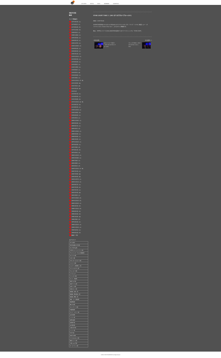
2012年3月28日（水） (76, 99)
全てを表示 (72, 242)
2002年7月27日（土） (76, 190)
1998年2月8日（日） (76, 219)
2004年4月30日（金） (76, 176)
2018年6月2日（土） (76, 32)
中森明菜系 (72, 309)
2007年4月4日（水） (76, 152)
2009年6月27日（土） (76, 125)
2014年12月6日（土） (76, 67)
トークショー (73, 273)
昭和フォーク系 (73, 340)
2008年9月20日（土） (76, 134)
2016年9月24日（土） (76, 48)
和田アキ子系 (73, 281)
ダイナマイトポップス (72, 2)
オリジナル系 (73, 255)
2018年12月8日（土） (76, 35)
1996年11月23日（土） (76, 227)
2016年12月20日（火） (76, 45)
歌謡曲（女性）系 (74, 291)
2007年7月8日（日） (76, 147)
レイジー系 (72, 330)
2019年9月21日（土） (76, 40)
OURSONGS (116, 3)
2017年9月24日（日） (76, 27)
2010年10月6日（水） (76, 112)
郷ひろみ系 (72, 304)
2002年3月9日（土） (76, 195)
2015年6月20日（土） (76, 61)
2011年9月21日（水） (76, 104)
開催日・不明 (74, 235)
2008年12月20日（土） (76, 131)
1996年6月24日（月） (76, 232)
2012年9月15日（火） (76, 93)
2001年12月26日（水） (76, 198)
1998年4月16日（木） (76, 214)
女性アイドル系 (73, 284)
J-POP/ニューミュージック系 (76, 250)
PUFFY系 (72, 333)
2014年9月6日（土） (76, 69)
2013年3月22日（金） (76, 88)
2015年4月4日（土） (76, 64)
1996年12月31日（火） (76, 224)
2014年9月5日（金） (76, 72)
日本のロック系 (73, 289)
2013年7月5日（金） (76, 85)
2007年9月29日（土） (76, 144)
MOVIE (92, 3)
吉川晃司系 (72, 325)
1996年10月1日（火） (76, 230)
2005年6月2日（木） (76, 165)
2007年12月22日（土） (76, 141)
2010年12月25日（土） (76, 109)
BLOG (98, 3)
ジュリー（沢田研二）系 (75, 265)
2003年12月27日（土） (76, 179)
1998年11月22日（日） (76, 208)
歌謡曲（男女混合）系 (75, 294)
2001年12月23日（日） (76, 200)
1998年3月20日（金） (76, 216)
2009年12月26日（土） (76, 120)
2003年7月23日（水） (76, 187)
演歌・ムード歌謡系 (74, 299)
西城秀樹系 (72, 302)
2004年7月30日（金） (76, 174)
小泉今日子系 (73, 327)
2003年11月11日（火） (76, 182)
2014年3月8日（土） (76, 77)
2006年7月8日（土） (76, 160)
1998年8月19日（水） (76, 211)
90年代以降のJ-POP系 (75, 245)
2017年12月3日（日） (76, 29)
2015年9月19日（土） (76, 59)
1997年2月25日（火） (76, 222)
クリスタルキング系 (74, 338)
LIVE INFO (83, 3)
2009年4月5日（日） (76, 128)
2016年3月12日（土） (76, 53)
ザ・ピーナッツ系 (74, 345)
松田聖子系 (72, 322)
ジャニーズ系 (73, 263)
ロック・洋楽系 (73, 278)
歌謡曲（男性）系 (74, 296)
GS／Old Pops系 (73, 247)
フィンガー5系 (73, 276)
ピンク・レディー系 (74, 312)
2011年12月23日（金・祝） (77, 101)
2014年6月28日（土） (76, 75)
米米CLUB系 (73, 335)
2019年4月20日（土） (76, 37)
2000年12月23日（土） (76, 203)
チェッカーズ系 (73, 271)
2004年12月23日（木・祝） (77, 168)
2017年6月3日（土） (76, 24)
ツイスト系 (72, 317)
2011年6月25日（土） (76, 107)
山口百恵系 (72, 314)
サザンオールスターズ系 (75, 260)
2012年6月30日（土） (76, 96)
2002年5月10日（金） (76, 192)
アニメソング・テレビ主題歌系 (77, 253)
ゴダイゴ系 (72, 258)
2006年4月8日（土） (76, 163)
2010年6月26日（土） (76, 115)
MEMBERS (106, 3)
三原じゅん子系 (73, 343)
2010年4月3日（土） (76, 117)
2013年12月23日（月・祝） (77, 80)
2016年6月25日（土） (76, 51)
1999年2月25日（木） (76, 206)
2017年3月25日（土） (76, 21)
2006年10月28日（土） (76, 158)
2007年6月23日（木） (76, 149)
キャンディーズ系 (74, 307)
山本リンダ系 (73, 286)
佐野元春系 (72, 320)
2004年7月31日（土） (76, 171)
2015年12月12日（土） (76, 56)
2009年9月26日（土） (76, 123)
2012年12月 (74, 91)
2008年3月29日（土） (76, 139)
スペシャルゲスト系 (74, 268)
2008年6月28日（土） (76, 136)
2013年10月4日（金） (76, 83)
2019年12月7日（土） (76, 43)
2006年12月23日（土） (76, 155)
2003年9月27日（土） (76, 184)
